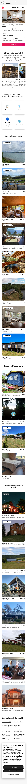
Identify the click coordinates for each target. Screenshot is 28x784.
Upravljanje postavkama (13, 774)
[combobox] (13, 35)
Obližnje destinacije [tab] (6, 721)
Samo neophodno (13, 771)
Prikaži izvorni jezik (7, 3)
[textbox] (7, 40)
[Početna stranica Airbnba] (3, 7)
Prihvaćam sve (13, 767)
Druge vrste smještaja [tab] (18, 721)
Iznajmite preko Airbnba (17, 7)
